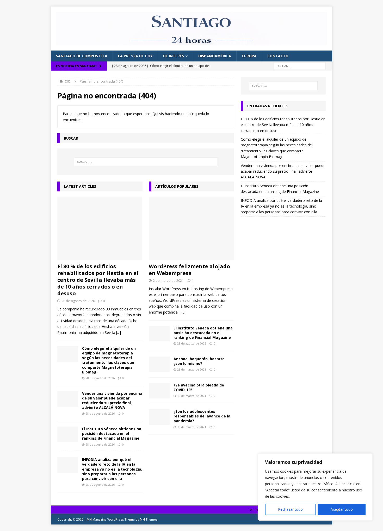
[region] (315, 487)
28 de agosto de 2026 (78, 300)
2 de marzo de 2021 (168, 280)
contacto (277, 55)
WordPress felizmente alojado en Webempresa (189, 270)
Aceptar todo (342, 509)
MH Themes (148, 519)
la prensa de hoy (135, 55)
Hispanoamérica (214, 55)
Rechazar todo (290, 509)
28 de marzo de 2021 (191, 369)
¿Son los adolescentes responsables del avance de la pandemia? (202, 416)
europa (249, 55)
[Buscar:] (300, 65)
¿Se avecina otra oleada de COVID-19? (199, 387)
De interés (173, 55)
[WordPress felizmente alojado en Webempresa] (191, 228)
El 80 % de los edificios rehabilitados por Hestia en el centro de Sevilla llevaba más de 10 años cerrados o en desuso (97, 280)
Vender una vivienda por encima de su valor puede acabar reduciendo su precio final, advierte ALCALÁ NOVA (112, 400)
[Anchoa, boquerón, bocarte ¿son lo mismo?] (159, 364)
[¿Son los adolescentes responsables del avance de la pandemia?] (159, 417)
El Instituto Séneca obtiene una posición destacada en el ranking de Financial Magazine (111, 433)
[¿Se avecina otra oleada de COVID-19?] (159, 390)
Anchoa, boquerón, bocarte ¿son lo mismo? (199, 361)
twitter (254, 509)
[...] (118, 332)
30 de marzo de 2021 (191, 396)
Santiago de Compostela (81, 55)
